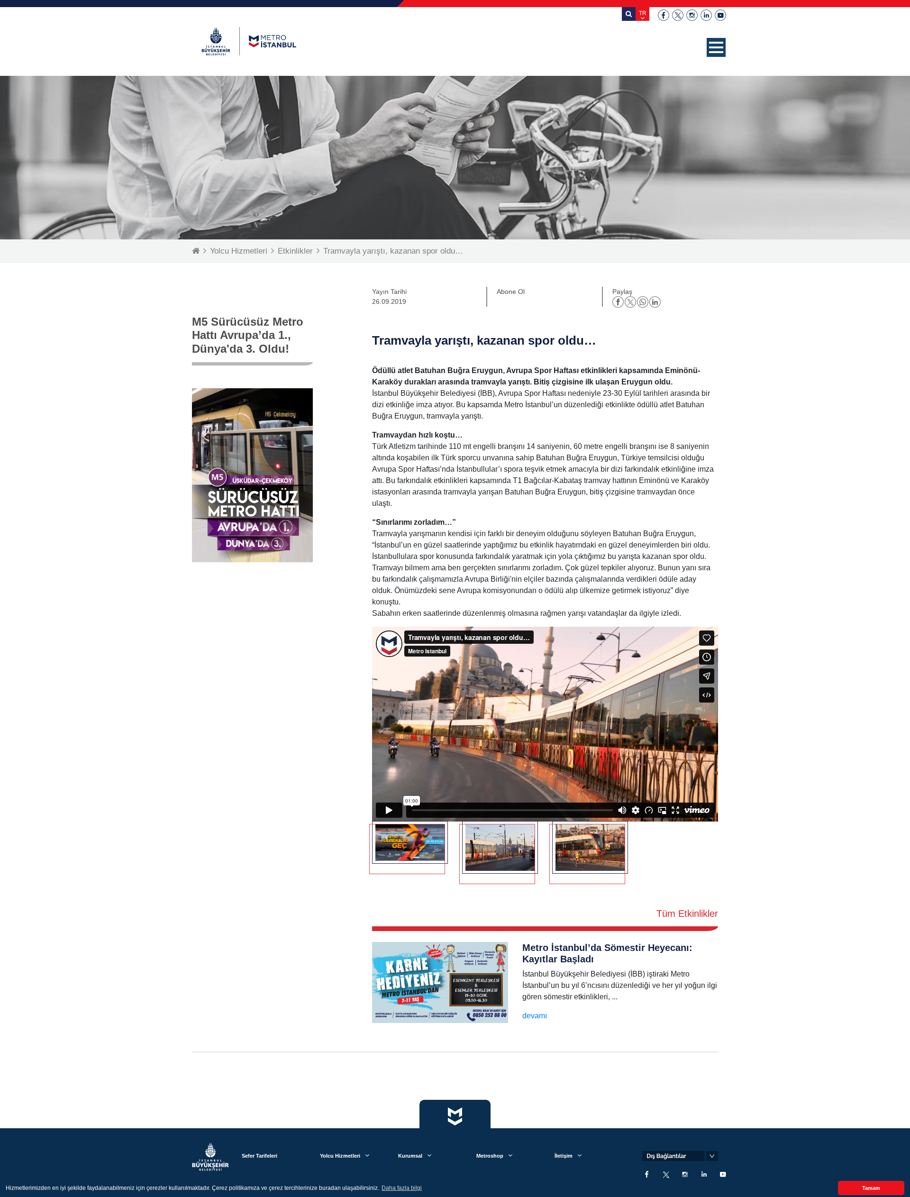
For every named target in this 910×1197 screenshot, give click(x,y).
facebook (663, 15)
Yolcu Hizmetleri (238, 251)
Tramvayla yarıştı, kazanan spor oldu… (393, 251)
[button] (716, 47)
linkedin (706, 15)
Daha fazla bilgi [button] (402, 1188)
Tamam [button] (871, 1188)
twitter (677, 15)
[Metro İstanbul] (249, 41)
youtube (720, 15)
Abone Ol (511, 291)
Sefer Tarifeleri (259, 1156)
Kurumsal (410, 1156)
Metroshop (489, 1156)
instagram (692, 15)
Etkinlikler (295, 251)
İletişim (564, 1156)
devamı (534, 1016)
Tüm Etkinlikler (687, 913)
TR (642, 13)
